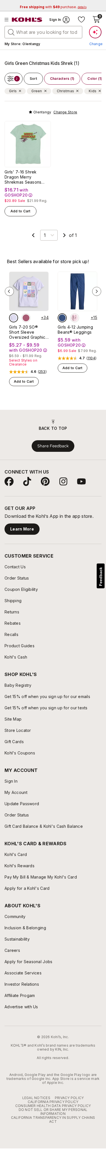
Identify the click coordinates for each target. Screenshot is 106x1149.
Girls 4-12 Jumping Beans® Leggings (75, 329)
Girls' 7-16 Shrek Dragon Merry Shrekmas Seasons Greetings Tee (23, 177)
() (42, 371)
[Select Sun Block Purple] (13, 317)
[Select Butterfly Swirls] (26, 317)
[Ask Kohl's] (95, 32)
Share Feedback (53, 446)
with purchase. (53, 7)
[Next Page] (64, 235)
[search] (11, 31)
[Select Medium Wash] (62, 317)
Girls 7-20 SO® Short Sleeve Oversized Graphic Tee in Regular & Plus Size (27, 332)
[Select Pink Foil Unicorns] (74, 317)
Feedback (100, 576)
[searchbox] (43, 32)
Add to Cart (20, 211)
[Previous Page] (33, 235)
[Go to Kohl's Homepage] (27, 19)
